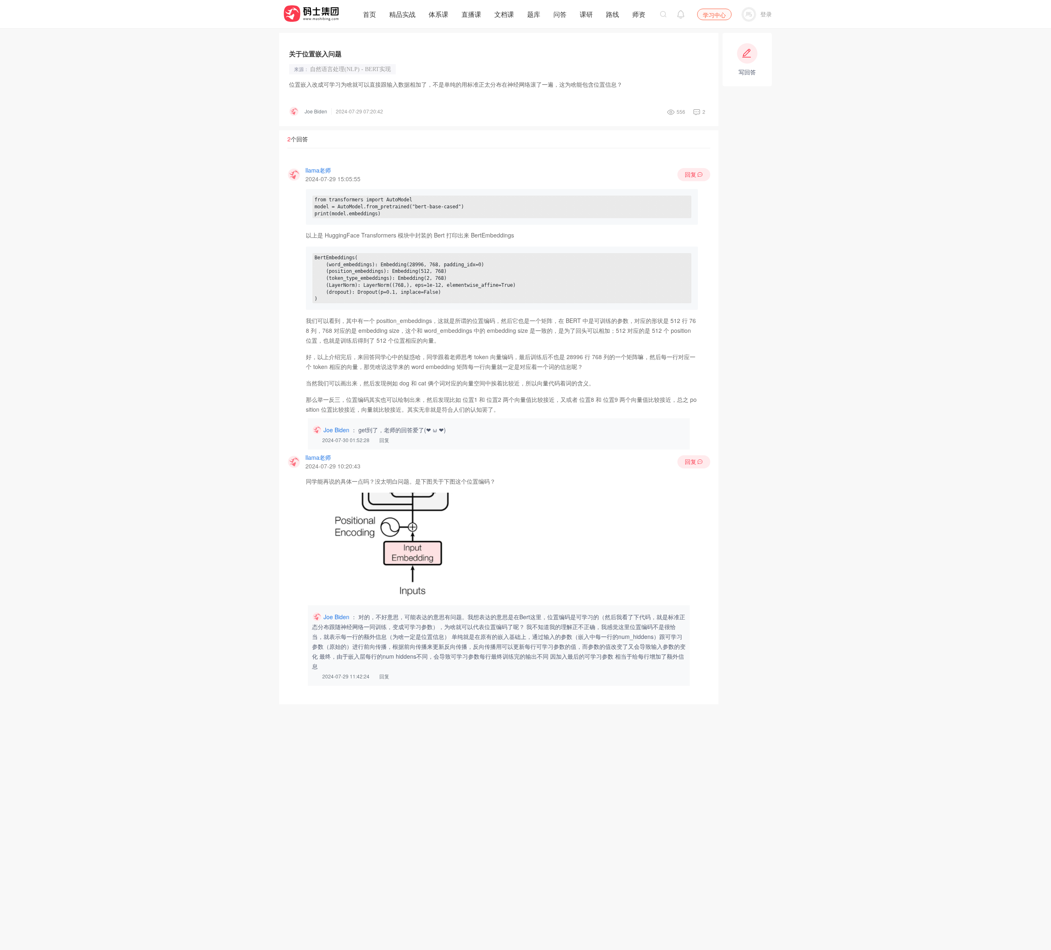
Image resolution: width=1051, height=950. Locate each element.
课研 (586, 14)
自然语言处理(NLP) (337, 69)
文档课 (504, 14)
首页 (369, 14)
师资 (638, 14)
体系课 (438, 14)
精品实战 (402, 14)
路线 (612, 14)
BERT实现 (378, 69)
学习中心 (714, 15)
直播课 (471, 14)
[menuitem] (369, 12)
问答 (560, 14)
